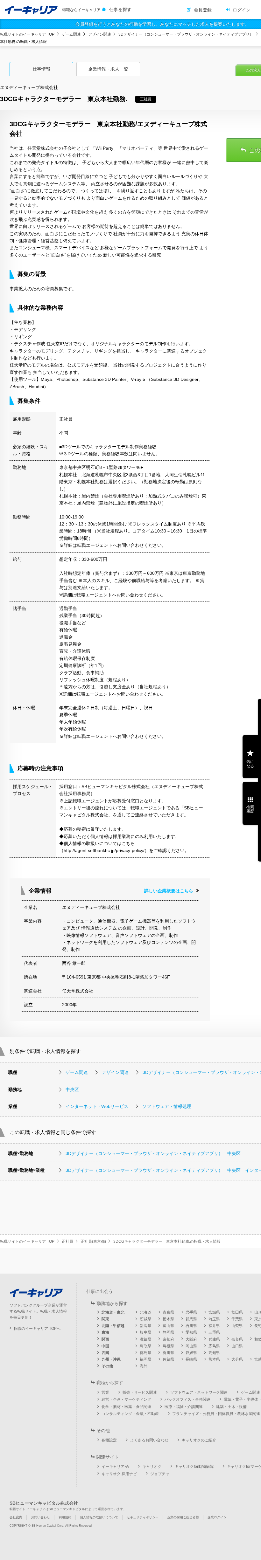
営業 (105, 1392)
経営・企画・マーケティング (126, 1399)
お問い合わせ (40, 1517)
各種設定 (109, 1440)
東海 (105, 1332)
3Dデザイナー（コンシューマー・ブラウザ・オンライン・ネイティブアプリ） (185, 34)
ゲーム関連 (71, 34)
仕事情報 (41, 69)
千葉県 (237, 1319)
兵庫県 (214, 1339)
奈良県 (237, 1339)
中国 (105, 1346)
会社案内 (16, 1517)
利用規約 (65, 1517)
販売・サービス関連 (140, 1392)
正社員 (67, 1241)
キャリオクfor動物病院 (194, 1466)
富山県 (168, 1325)
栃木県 (168, 1319)
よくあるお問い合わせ (149, 1440)
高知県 (214, 1352)
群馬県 (191, 1319)
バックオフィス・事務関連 (187, 1399)
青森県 (168, 1312)
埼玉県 (214, 1319)
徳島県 (145, 1352)
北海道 (145, 1312)
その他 (107, 1366)
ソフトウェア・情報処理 (166, 1106)
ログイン (241, 9)
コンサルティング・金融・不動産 (130, 1414)
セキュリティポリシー (143, 1517)
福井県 (214, 1325)
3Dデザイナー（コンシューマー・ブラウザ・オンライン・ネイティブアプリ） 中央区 (153, 1153)
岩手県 (191, 1312)
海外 (143, 1366)
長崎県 (191, 1359)
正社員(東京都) (93, 1241)
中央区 (72, 1089)
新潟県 (145, 1325)
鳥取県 (145, 1346)
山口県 (237, 1346)
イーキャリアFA (115, 1466)
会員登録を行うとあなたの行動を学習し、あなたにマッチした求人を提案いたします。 (162, 24)
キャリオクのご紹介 (199, 1440)
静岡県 (168, 1332)
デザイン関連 (99, 34)
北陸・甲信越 (113, 1325)
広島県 (214, 1346)
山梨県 (237, 1325)
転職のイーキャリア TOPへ (37, 1328)
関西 (105, 1339)
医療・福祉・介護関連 (184, 1407)
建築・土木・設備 (231, 1407)
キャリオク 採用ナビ (119, 1474)
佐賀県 (168, 1359)
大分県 (237, 1359)
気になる (250, 763)
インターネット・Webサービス (97, 1106)
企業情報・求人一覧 (108, 69)
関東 (105, 1319)
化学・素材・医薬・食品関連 (126, 1407)
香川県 (168, 1352)
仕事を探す (120, 9)
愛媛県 (191, 1352)
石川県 (191, 1325)
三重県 (214, 1332)
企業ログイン (217, 1517)
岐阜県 (145, 1332)
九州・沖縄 (111, 1359)
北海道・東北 (113, 1312)
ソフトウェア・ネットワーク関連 (199, 1392)
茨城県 (145, 1319)
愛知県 (191, 1332)
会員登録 (203, 9)
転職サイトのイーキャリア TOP (27, 34)
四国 (105, 1352)
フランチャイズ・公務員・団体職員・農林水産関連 (216, 1414)
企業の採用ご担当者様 (183, 1517)
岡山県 (191, 1346)
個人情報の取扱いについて (99, 1517)
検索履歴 (250, 809)
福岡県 (145, 1359)
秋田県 (237, 1312)
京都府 (168, 1339)
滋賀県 (145, 1339)
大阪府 (191, 1339)
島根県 (168, 1346)
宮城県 (214, 1312)
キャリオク (151, 1466)
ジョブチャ (159, 1474)
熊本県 (214, 1359)
